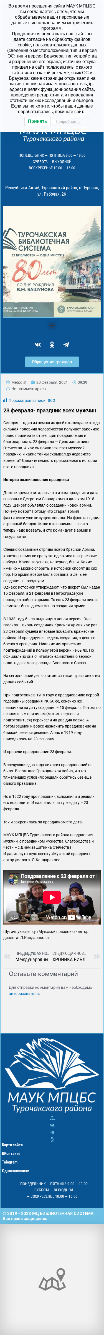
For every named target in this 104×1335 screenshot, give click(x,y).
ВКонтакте (11, 1153)
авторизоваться (24, 993)
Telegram (9, 1162)
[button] (52, 325)
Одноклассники (15, 1170)
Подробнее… (68, 121)
